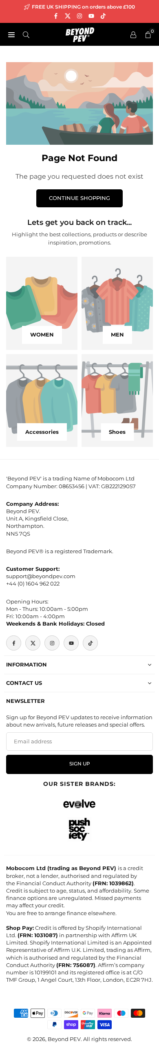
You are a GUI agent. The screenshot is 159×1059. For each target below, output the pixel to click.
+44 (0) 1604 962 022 (33, 583)
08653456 (71, 486)
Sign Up (79, 764)
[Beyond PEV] (80, 33)
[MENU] (11, 34)
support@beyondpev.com (40, 576)
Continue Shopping (79, 198)
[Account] (133, 34)
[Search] (26, 34)
